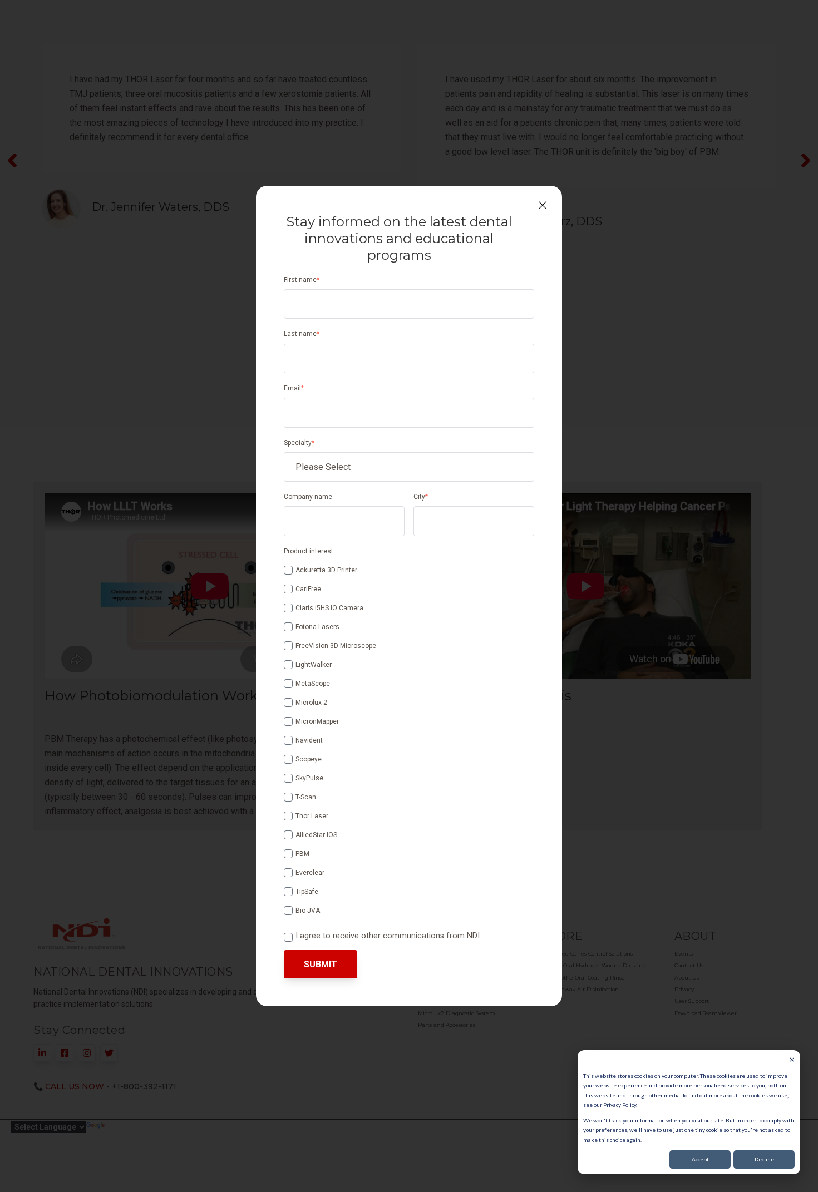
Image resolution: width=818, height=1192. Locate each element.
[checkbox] (409, 739)
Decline (764, 1159)
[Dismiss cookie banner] (792, 1061)
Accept (700, 1159)
